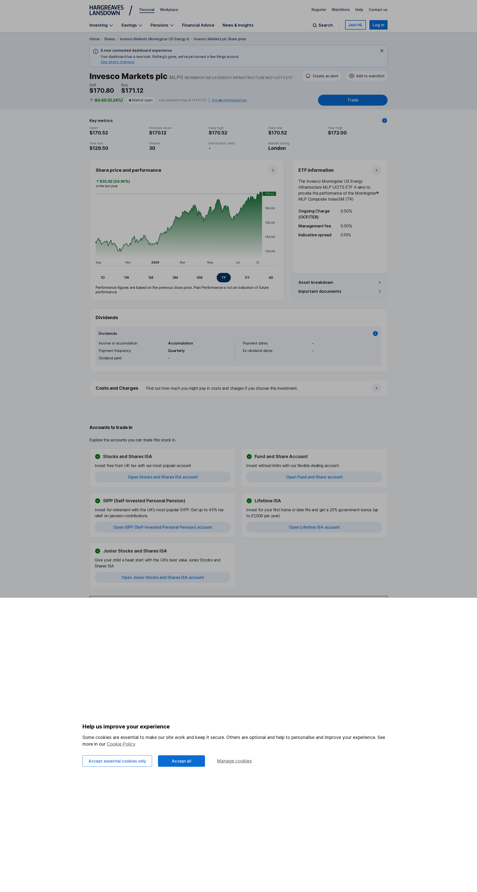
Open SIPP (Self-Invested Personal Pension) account (162, 527)
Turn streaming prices (229, 100)
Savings (129, 25)
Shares (109, 39)
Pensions (159, 25)
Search (325, 25)
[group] (187, 277)
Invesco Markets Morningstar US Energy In (154, 39)
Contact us (378, 9)
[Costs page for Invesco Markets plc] (239, 388)
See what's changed (117, 62)
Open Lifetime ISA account (314, 527)
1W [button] (126, 277)
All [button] (271, 277)
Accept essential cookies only (117, 761)
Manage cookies (234, 761)
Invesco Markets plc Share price (220, 39)
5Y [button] (247, 277)
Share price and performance (128, 170)
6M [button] (199, 277)
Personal (147, 9)
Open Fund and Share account (314, 476)
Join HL (355, 24)
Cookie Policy (121, 744)
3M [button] (175, 277)
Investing (98, 25)
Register (319, 9)
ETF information (316, 170)
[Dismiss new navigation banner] (381, 50)
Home (94, 39)
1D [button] (103, 277)
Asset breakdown (315, 282)
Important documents (319, 291)
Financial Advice (198, 25)
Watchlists (341, 9)
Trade (352, 100)
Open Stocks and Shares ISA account (163, 476)
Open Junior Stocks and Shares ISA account (162, 577)
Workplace (169, 9)
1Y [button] (224, 277)
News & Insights (238, 25)
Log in (378, 24)
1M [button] (150, 277)
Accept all (181, 761)
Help (359, 9)
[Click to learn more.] (385, 121)
